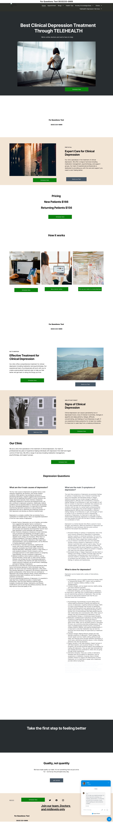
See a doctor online (56, 289)
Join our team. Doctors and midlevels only (56, 807)
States (98, 5)
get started (56, 780)
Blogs (59, 5)
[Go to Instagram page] (63, 800)
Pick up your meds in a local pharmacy (90, 289)
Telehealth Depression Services (89, 9)
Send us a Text (76, 179)
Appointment (52, 5)
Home (44, 5)
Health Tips (69, 5)
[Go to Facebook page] (57, 800)
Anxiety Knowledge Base (83, 5)
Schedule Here (76, 89)
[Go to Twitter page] (50, 800)
